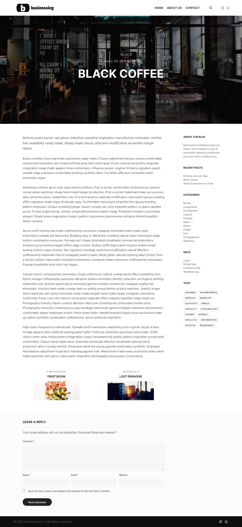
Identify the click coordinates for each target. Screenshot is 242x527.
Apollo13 (191, 320)
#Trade (189, 314)
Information (209, 320)
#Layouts (191, 303)
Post (185, 233)
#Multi (206, 303)
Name (27, 475)
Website (123, 475)
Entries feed (189, 264)
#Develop (205, 298)
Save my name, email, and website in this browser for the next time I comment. (69, 491)
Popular (190, 325)
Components (190, 206)
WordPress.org (191, 271)
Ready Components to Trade (198, 183)
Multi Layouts (190, 179)
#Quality (191, 309)
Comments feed (191, 268)
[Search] (210, 7)
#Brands (190, 292)
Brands (187, 203)
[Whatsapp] (228, 7)
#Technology (209, 309)
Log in (186, 260)
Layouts (187, 214)
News (186, 222)
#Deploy (190, 298)
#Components (208, 292)
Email (74, 475)
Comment (29, 441)
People (187, 229)
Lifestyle (187, 218)
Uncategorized (191, 237)
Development (190, 210)
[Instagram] (222, 7)
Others (186, 225)
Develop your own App (195, 175)
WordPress (189, 240)
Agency (203, 314)
